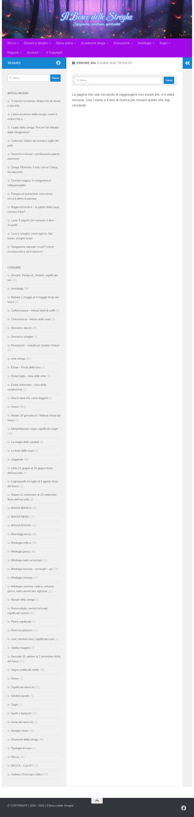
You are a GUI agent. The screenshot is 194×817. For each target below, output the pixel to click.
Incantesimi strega (93, 43)
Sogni (163, 43)
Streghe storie (19, 730)
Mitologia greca (20, 551)
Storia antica (64, 43)
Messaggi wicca (21, 534)
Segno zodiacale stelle (25, 669)
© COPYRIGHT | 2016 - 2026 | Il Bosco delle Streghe (41, 805)
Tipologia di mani (21, 748)
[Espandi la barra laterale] (187, 63)
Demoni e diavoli (21, 327)
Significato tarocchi (22, 687)
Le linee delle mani (22, 450)
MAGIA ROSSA (21, 525)
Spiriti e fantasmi (21, 713)
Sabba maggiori (20, 647)
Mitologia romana (21, 577)
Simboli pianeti (20, 695)
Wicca (11, 43)
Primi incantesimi (21, 630)
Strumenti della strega (24, 739)
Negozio (13, 52)
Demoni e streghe (36, 43)
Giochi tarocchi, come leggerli (29, 398)
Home (15, 406)
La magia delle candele (25, 442)
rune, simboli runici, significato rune (32, 639)
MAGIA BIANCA (21, 507)
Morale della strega (22, 599)
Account (32, 52)
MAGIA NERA (20, 516)
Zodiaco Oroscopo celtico (27, 774)
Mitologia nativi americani (26, 560)
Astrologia (144, 43)
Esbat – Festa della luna (26, 367)
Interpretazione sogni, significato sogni (34, 428)
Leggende (17, 459)
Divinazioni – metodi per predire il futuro (35, 345)
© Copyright (54, 52)
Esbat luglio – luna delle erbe (28, 376)
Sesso (15, 678)
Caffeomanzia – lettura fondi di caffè (33, 310)
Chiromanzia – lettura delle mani (31, 319)
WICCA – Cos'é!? (22, 765)
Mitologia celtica (21, 542)
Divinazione (121, 43)
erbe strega (18, 358)
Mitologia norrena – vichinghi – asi (32, 568)
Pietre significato (21, 621)
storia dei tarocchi (22, 722)
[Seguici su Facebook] (58, 63)
